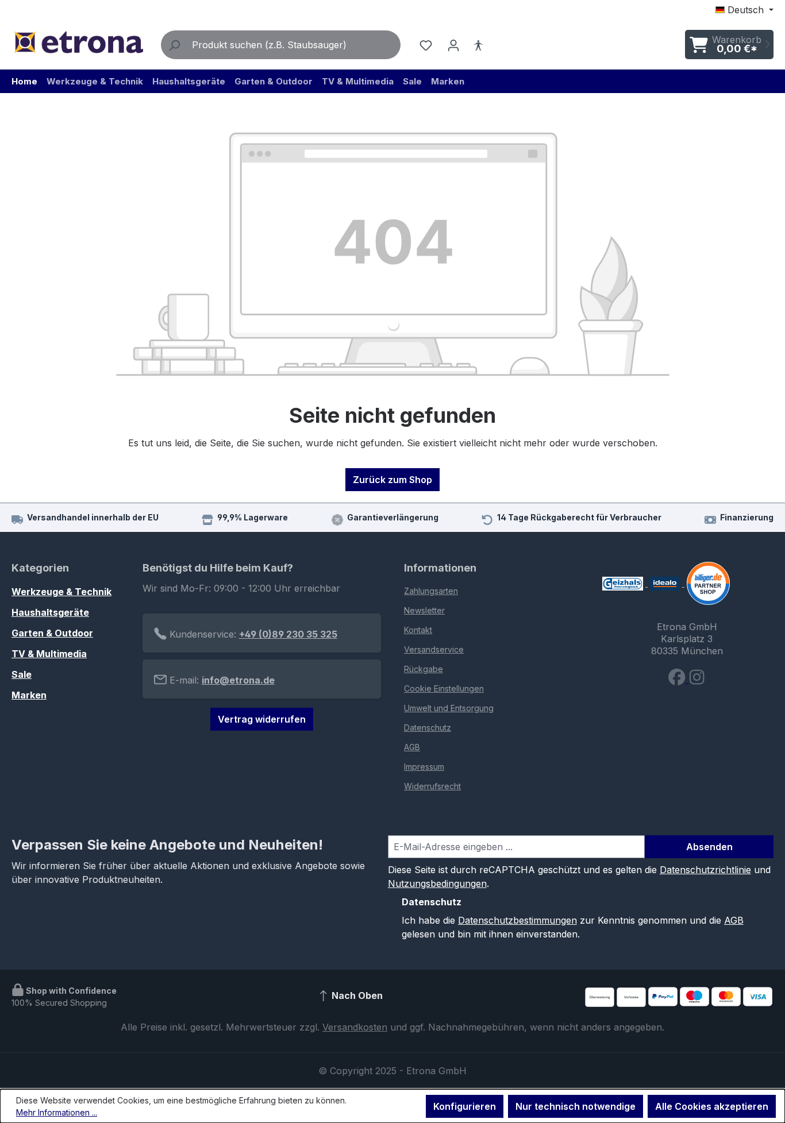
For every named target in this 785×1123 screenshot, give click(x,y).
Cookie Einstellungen (444, 688)
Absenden (709, 846)
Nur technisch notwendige (575, 1106)
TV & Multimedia (49, 653)
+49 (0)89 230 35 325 (288, 634)
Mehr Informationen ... (56, 1112)
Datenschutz (427, 727)
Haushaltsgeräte (50, 612)
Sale (21, 674)
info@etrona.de (238, 680)
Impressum (424, 766)
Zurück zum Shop (392, 479)
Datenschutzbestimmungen (517, 920)
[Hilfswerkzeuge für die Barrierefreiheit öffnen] (478, 44)
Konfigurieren (464, 1106)
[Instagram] (696, 679)
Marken (29, 695)
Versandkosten (354, 1027)
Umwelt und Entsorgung (449, 708)
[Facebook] (678, 679)
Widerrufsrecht (432, 786)
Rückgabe (423, 669)
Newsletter (424, 610)
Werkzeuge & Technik (61, 591)
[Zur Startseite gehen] (78, 42)
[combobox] (294, 44)
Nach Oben (356, 995)
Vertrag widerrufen (262, 719)
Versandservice (434, 649)
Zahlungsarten (431, 591)
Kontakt (418, 630)
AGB (412, 747)
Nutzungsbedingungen (437, 883)
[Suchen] (174, 44)
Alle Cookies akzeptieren (711, 1106)
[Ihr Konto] (453, 44)
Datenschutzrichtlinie (705, 869)
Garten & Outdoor (52, 633)
